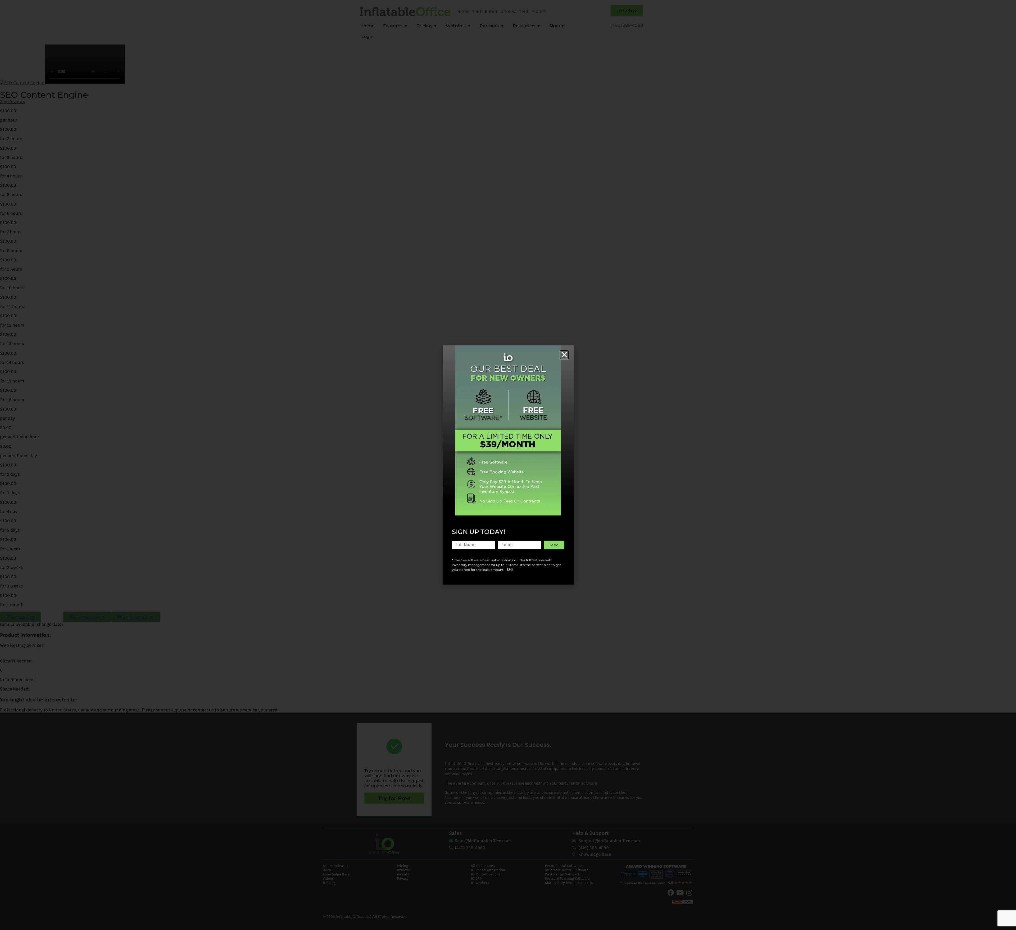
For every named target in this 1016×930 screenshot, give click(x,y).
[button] (564, 355)
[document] (508, 465)
